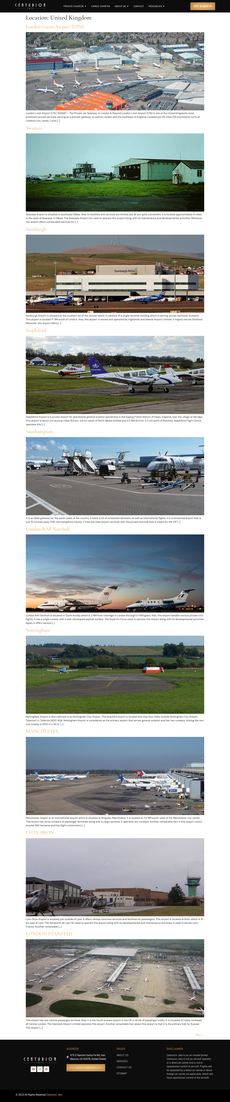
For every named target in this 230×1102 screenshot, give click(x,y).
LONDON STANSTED (49, 934)
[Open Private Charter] (85, 6)
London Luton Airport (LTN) (55, 27)
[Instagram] (40, 1069)
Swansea (34, 128)
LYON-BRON (40, 832)
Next (200, 1034)
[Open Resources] (164, 6)
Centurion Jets (54, 1094)
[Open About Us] (128, 6)
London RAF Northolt (48, 529)
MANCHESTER (42, 731)
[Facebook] (33, 1069)
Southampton (39, 431)
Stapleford (36, 330)
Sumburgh (36, 229)
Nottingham (38, 630)
